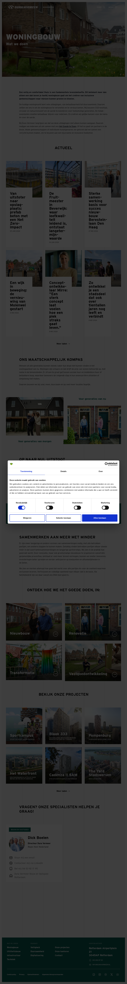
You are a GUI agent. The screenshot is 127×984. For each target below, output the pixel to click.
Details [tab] (64, 471)
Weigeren (27, 518)
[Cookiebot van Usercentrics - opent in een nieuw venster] (106, 464)
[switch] (49, 508)
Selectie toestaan (63, 518)
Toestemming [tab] (26, 471)
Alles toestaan (100, 518)
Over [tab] (101, 471)
